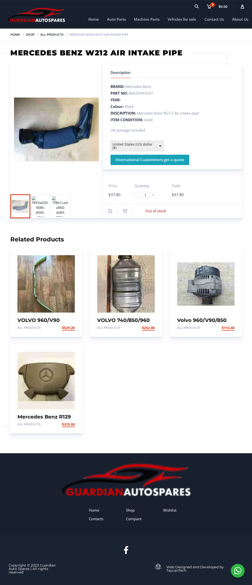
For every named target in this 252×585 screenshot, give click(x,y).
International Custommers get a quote (149, 159)
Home (93, 19)
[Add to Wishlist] (125, 211)
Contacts (96, 518)
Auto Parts (116, 19)
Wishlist (169, 510)
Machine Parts (146, 19)
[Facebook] (126, 550)
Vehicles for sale (182, 19)
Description (120, 72)
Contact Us (214, 19)
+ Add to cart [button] (62, 327)
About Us (240, 19)
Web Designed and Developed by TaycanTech (195, 569)
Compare (134, 518)
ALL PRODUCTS (51, 34)
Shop (30, 34)
